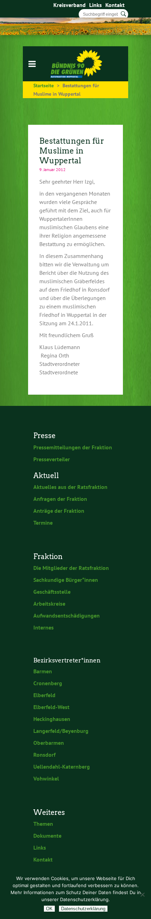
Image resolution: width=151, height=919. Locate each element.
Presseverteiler (51, 459)
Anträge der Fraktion (58, 510)
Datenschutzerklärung (83, 908)
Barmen (42, 671)
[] (123, 14)
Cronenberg (47, 683)
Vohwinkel (46, 778)
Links (95, 4)
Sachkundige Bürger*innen (65, 579)
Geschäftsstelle (52, 591)
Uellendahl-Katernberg (61, 766)
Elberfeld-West (51, 706)
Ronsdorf (44, 754)
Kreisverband (69, 4)
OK (49, 908)
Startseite (43, 85)
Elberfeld (44, 695)
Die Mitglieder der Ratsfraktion (71, 567)
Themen (43, 823)
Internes (43, 627)
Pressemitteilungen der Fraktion (72, 447)
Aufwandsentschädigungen (66, 615)
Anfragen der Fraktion (60, 498)
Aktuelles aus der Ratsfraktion (70, 486)
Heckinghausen (51, 718)
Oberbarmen (48, 742)
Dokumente (47, 835)
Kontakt (115, 4)
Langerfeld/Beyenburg (60, 730)
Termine (43, 522)
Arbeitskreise (49, 603)
